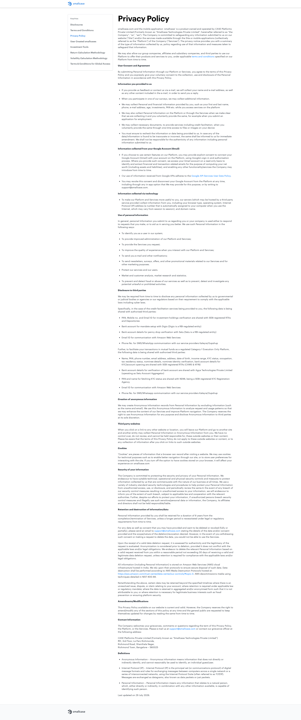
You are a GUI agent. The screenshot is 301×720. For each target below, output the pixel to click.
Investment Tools (79, 47)
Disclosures (76, 24)
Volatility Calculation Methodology (88, 58)
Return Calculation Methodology (87, 52)
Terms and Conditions (82, 30)
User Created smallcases (83, 41)
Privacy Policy (77, 35)
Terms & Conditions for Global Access (90, 63)
